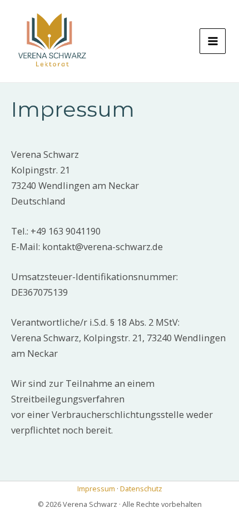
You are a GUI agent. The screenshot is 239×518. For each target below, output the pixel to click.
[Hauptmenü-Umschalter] (213, 41)
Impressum (96, 489)
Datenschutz (141, 489)
